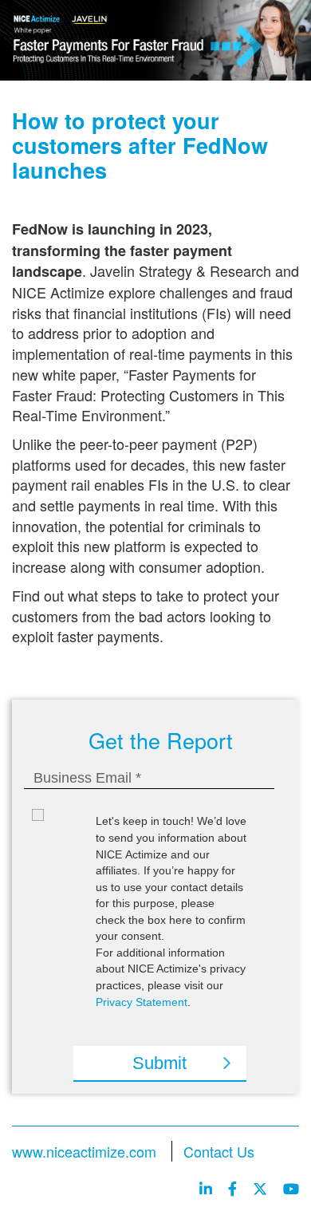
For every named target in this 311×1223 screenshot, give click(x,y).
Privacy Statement (141, 1002)
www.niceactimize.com (84, 1151)
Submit (159, 1063)
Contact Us (218, 1151)
